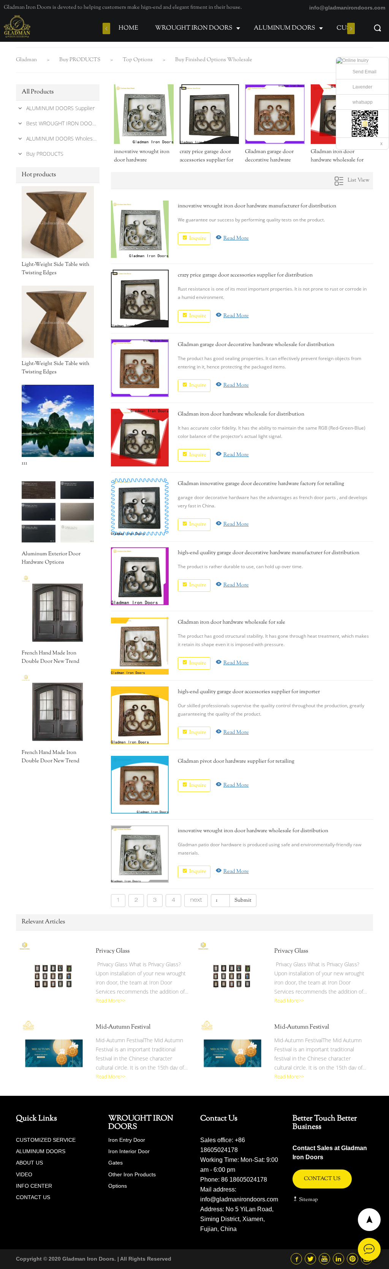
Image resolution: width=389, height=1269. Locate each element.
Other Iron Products (132, 1174)
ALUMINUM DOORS (284, 28)
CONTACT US (33, 1197)
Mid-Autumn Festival (123, 1027)
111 (24, 463)
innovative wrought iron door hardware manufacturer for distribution (141, 156)
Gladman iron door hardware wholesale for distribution (337, 156)
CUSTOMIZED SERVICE (46, 1140)
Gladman (27, 60)
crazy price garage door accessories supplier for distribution (206, 156)
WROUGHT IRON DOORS (193, 28)
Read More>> (110, 1000)
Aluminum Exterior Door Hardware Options (51, 558)
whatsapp (363, 102)
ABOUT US (29, 1163)
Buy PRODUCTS (80, 60)
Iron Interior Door (129, 1151)
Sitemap (308, 1200)
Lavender (362, 87)
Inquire (197, 238)
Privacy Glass (113, 951)
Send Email (364, 71)
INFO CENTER (34, 1186)
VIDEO (24, 1174)
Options (117, 1186)
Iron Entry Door (126, 1140)
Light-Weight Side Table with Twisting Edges (55, 269)
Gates (115, 1163)
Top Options (138, 60)
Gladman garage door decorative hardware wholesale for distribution (269, 156)
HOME (128, 28)
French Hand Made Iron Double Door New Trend (50, 657)
